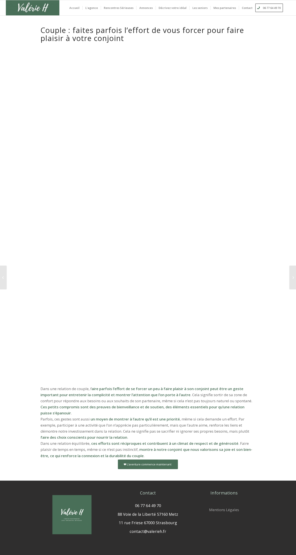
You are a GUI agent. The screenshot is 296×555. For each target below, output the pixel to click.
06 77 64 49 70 (148, 505)
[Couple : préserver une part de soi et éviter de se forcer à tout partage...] (3, 277)
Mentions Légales (224, 509)
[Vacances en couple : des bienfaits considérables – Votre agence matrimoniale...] (292, 277)
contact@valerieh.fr (148, 531)
